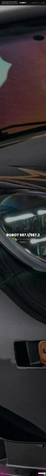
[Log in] (41, 2)
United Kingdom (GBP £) (34, 2)
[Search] (39, 2)
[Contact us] (44, 474)
